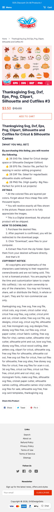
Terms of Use (27, 450)
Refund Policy (27, 442)
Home (4, 39)
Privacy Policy (27, 446)
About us (27, 438)
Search (27, 435)
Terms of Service (27, 454)
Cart (49, 7)
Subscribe (42, 492)
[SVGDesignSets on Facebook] (24, 472)
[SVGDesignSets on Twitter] (17, 472)
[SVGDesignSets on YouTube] (36, 472)
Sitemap (27, 458)
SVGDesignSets (36, 501)
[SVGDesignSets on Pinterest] (30, 472)
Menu (9, 7)
